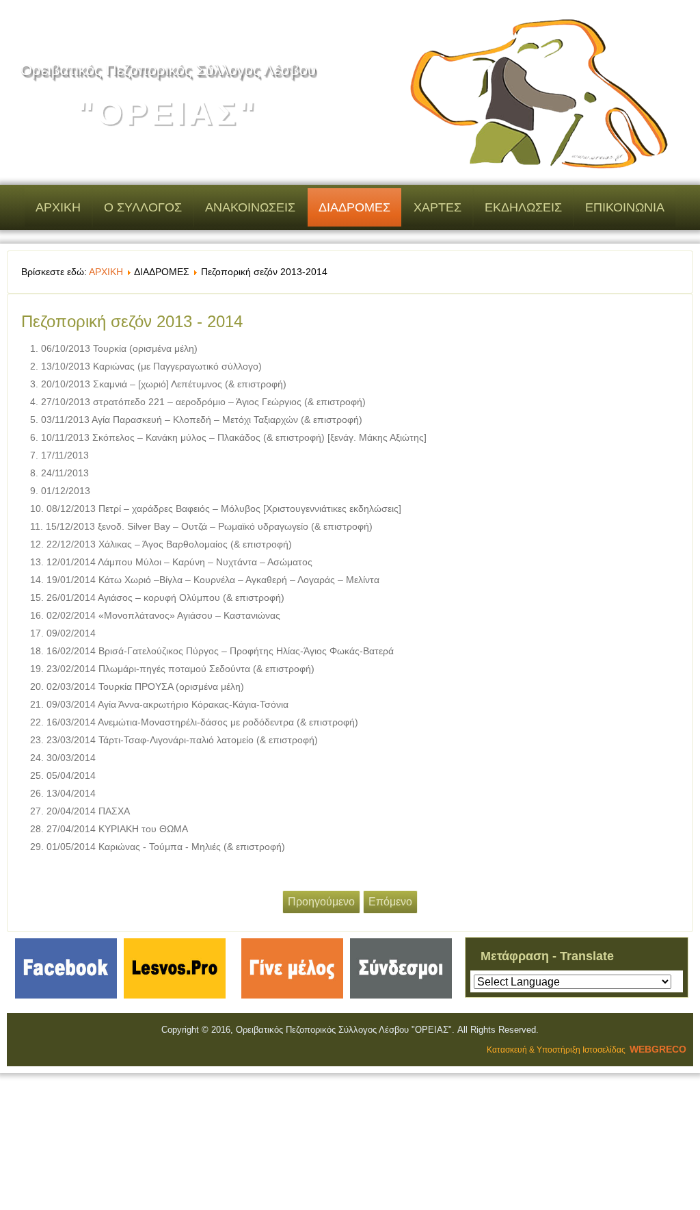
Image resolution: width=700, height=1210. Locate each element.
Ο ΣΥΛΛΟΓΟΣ (143, 207)
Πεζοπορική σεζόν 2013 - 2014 (132, 321)
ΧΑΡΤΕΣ (437, 207)
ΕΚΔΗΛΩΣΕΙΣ (523, 207)
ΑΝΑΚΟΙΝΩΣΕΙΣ (250, 207)
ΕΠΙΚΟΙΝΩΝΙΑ (624, 207)
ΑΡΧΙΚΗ (58, 207)
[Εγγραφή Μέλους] (292, 998)
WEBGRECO (658, 1049)
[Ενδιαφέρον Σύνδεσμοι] (401, 998)
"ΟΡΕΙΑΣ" (168, 113)
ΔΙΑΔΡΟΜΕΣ (354, 207)
